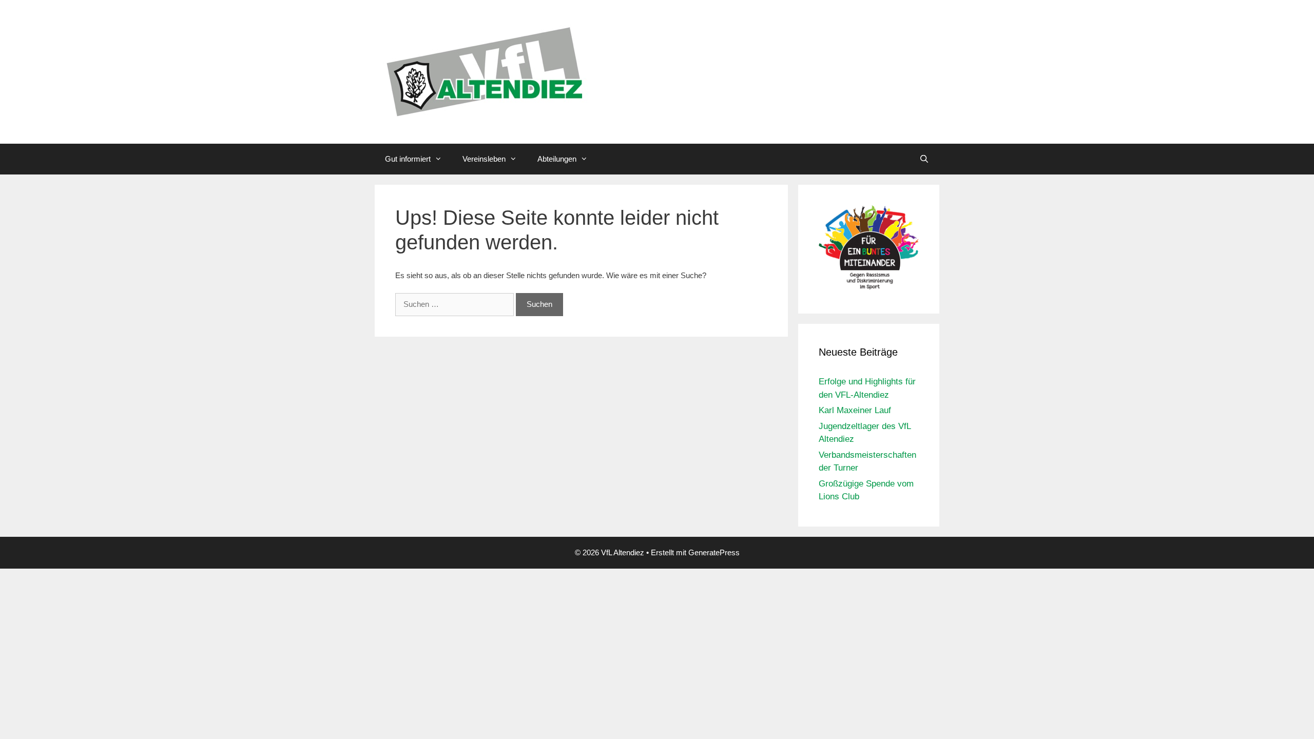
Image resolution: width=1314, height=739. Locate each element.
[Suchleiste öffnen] (924, 159)
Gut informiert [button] (408, 158)
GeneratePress (714, 552)
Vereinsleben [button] (484, 158)
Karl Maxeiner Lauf (855, 410)
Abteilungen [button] (556, 158)
